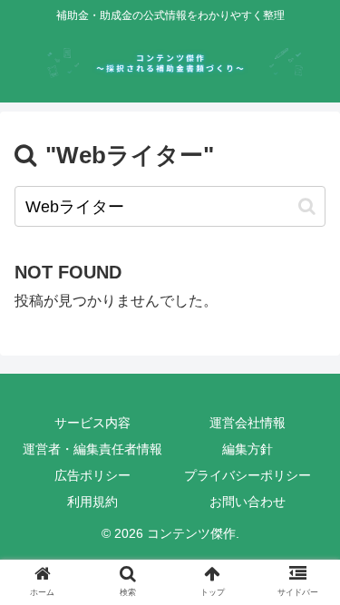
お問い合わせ (247, 501)
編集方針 (247, 449)
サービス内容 (92, 422)
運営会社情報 (247, 422)
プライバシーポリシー (247, 475)
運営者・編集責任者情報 (92, 449)
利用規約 (92, 501)
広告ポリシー (92, 475)
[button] (307, 206)
